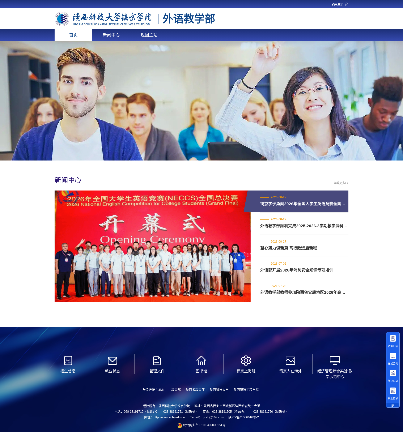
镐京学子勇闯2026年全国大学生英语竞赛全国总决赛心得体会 (304, 204)
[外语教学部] (103, 24)
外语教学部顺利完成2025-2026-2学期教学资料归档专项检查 (304, 226)
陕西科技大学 (219, 390)
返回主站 (149, 35)
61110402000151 (210, 425)
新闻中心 (111, 35)
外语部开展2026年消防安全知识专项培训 (296, 270)
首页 (73, 35)
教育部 (176, 390)
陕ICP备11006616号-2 (243, 417)
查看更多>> (340, 183)
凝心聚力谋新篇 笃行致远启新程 (288, 248)
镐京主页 (338, 4)
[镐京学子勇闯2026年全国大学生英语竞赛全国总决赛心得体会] (153, 299)
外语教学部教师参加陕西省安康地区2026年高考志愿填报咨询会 (304, 292)
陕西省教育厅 (195, 390)
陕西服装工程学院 (246, 390)
